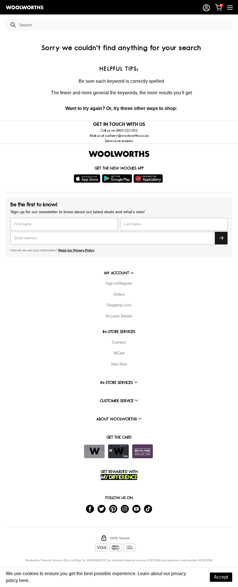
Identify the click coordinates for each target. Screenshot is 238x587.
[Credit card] (118, 451)
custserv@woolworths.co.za (127, 136)
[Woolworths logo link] (25, 7)
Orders (119, 294)
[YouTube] (136, 509)
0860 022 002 (127, 130)
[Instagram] (125, 509)
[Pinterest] (113, 509)
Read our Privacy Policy (76, 250)
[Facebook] (90, 509)
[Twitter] (102, 509)
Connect (119, 342)
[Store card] (94, 451)
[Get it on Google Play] (118, 178)
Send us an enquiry (119, 141)
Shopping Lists (119, 305)
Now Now (119, 364)
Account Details (119, 316)
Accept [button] (221, 577)
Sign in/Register (119, 283)
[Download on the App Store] (88, 178)
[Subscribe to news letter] (221, 238)
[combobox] (124, 25)
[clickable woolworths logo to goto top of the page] (119, 154)
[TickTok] (148, 509)
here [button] (23, 580)
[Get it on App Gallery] (149, 178)
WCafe (119, 353)
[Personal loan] (142, 451)
